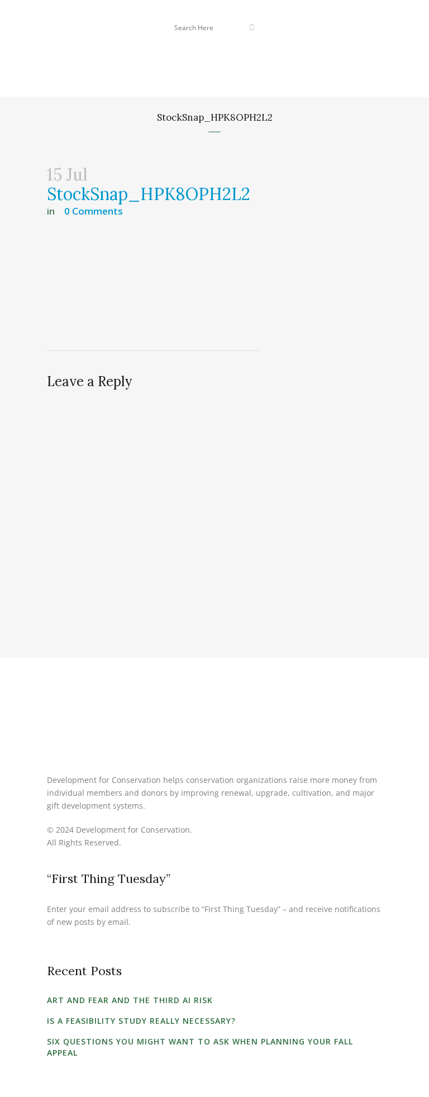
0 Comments (93, 211)
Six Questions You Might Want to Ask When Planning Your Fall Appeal (200, 1047)
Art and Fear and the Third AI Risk (130, 1000)
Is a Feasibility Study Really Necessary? (141, 1020)
